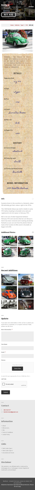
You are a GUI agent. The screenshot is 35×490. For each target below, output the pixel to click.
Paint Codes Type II (7, 450)
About (4, 426)
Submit (5, 392)
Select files (17, 368)
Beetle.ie (5, 5)
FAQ (3, 430)
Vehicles (17, 25)
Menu (32, 7)
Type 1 (22, 25)
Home (12, 25)
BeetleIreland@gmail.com (11, 412)
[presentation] (14, 384)
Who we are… (6, 428)
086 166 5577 (7, 410)
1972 (26, 25)
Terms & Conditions (7, 432)
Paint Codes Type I (7, 448)
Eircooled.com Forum (8, 453)
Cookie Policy (6, 434)
